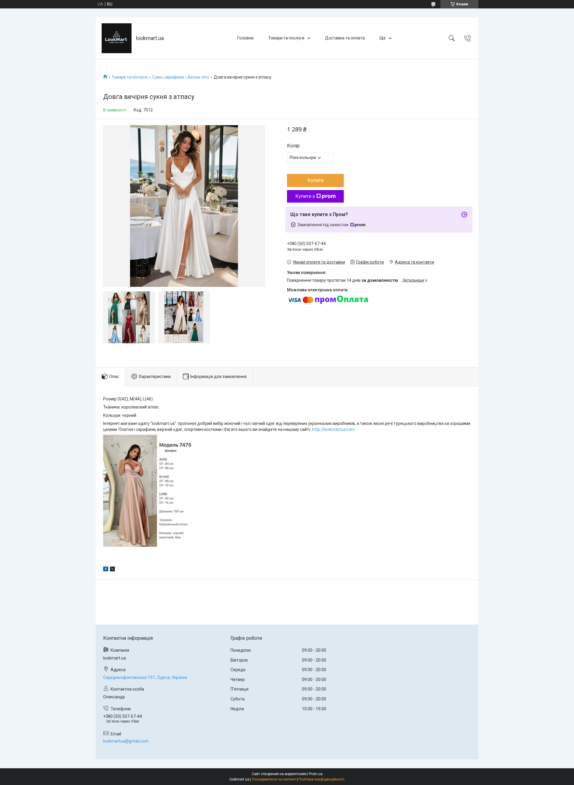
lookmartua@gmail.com (126, 741)
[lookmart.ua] (117, 38)
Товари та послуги (286, 38)
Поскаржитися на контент (274, 779)
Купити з (305, 196)
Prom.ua (316, 774)
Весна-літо (198, 77)
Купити (315, 180)
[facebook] (105, 569)
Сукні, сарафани (168, 77)
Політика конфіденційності (321, 779)
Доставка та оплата (345, 38)
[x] (112, 569)
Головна (245, 38)
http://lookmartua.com (333, 429)
